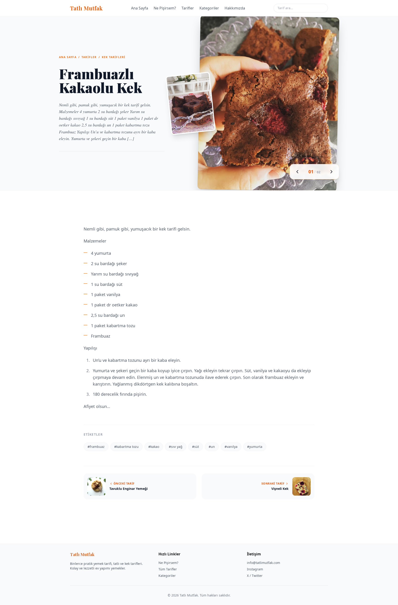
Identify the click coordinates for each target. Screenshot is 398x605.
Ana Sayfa (139, 8)
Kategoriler (209, 8)
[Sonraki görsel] (331, 171)
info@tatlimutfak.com (263, 562)
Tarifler (187, 8)
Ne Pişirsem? (165, 8)
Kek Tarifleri (114, 57)
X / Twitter (255, 575)
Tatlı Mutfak (86, 8)
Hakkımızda (235, 8)
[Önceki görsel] (297, 171)
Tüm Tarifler (167, 569)
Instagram (255, 569)
